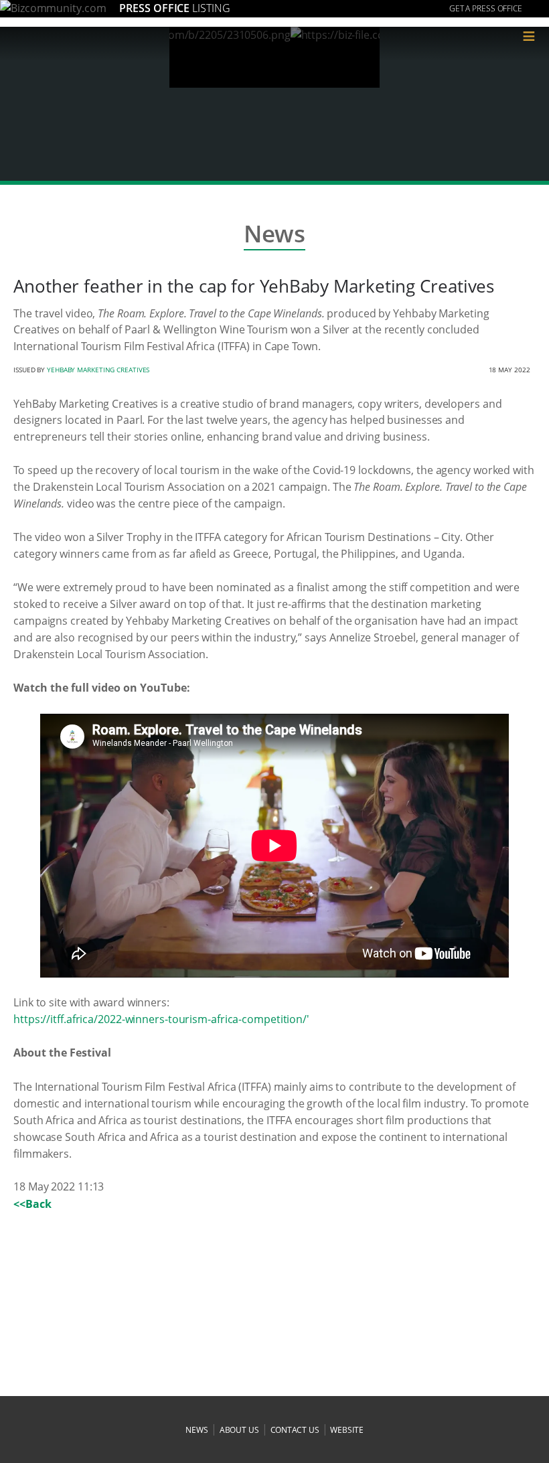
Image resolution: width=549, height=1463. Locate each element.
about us (239, 1430)
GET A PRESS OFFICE (485, 8)
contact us (294, 1430)
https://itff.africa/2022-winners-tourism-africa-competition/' (161, 1019)
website (346, 1430)
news (196, 1430)
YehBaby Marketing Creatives (98, 369)
